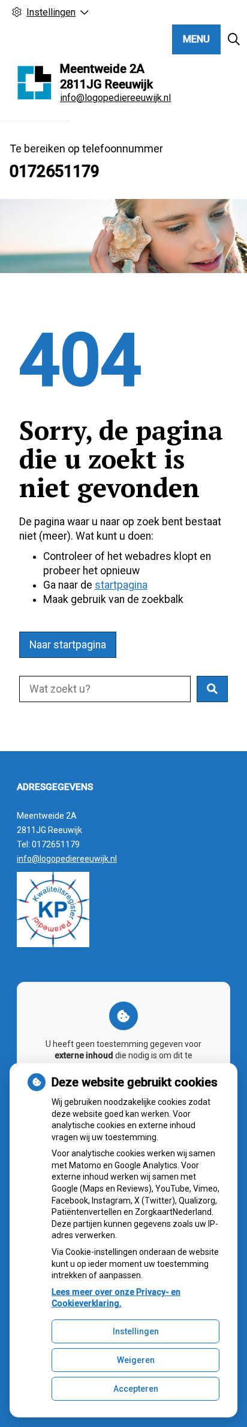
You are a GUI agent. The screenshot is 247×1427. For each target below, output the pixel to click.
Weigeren (136, 1360)
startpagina (121, 585)
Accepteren (135, 1389)
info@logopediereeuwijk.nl (115, 97)
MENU (196, 39)
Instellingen (136, 1331)
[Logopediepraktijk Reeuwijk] (35, 82)
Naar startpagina (67, 645)
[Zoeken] (234, 39)
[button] (212, 689)
